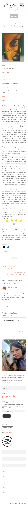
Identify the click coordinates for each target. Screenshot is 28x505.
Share (3, 96)
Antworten (5, 306)
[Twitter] (7, 396)
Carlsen (8, 72)
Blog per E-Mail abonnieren (12, 402)
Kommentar (20, 331)
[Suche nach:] (14, 388)
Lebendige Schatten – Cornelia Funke (9, 266)
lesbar (14, 23)
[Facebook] (3, 396)
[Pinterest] (13, 396)
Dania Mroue (12, 287)
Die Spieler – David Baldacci (16, 273)
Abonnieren (7, 416)
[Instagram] (10, 396)
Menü (15, 16)
